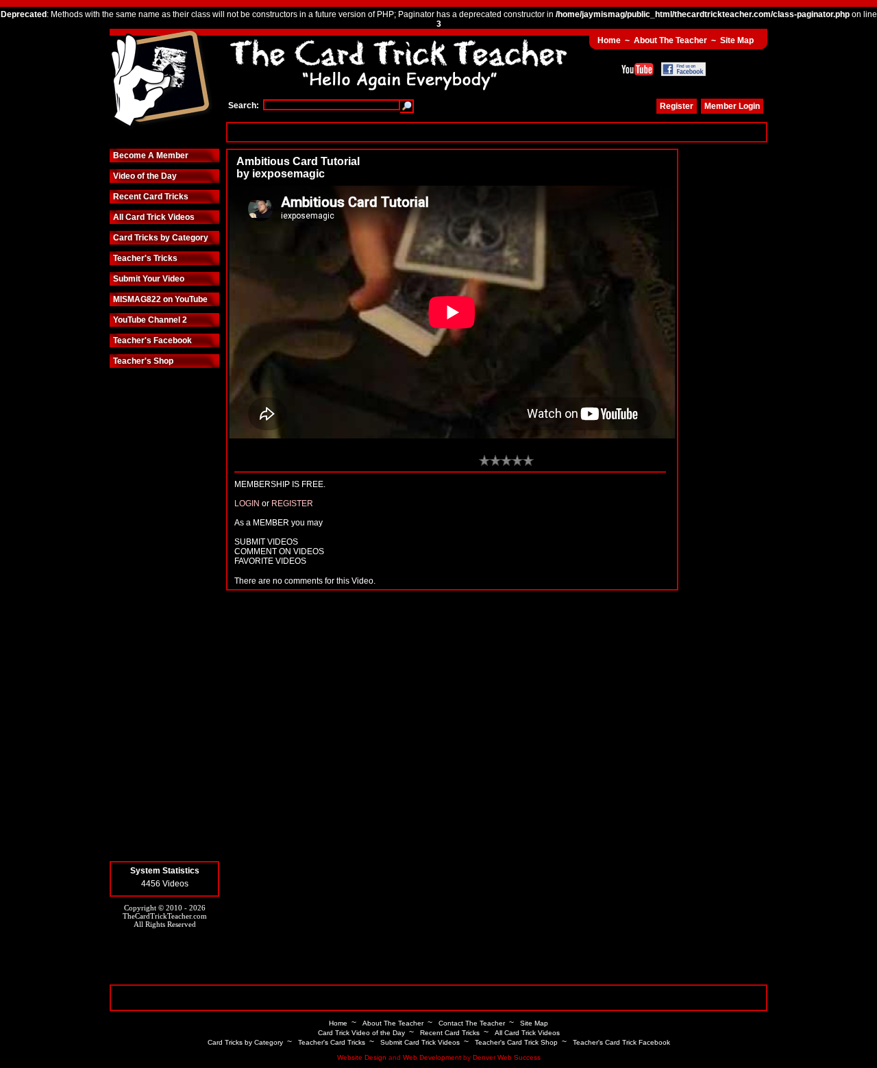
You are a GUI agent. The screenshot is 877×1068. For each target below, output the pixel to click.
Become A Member (150, 155)
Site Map (737, 40)
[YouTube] (637, 69)
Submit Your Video (148, 279)
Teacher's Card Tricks (331, 1042)
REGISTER (292, 503)
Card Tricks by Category (160, 238)
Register (676, 106)
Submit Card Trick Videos (420, 1042)
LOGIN (247, 503)
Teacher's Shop (143, 361)
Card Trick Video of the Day (361, 1032)
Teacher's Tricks (145, 258)
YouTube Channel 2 (150, 320)
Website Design (361, 1057)
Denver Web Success (507, 1057)
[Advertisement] (496, 132)
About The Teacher (670, 40)
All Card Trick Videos (154, 217)
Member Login (732, 106)
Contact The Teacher (471, 1023)
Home (609, 40)
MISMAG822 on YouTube (160, 299)
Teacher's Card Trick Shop (516, 1042)
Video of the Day (145, 176)
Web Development (432, 1057)
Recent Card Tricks (150, 196)
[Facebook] (683, 69)
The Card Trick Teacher (161, 80)
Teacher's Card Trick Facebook (621, 1042)
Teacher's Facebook (152, 340)
